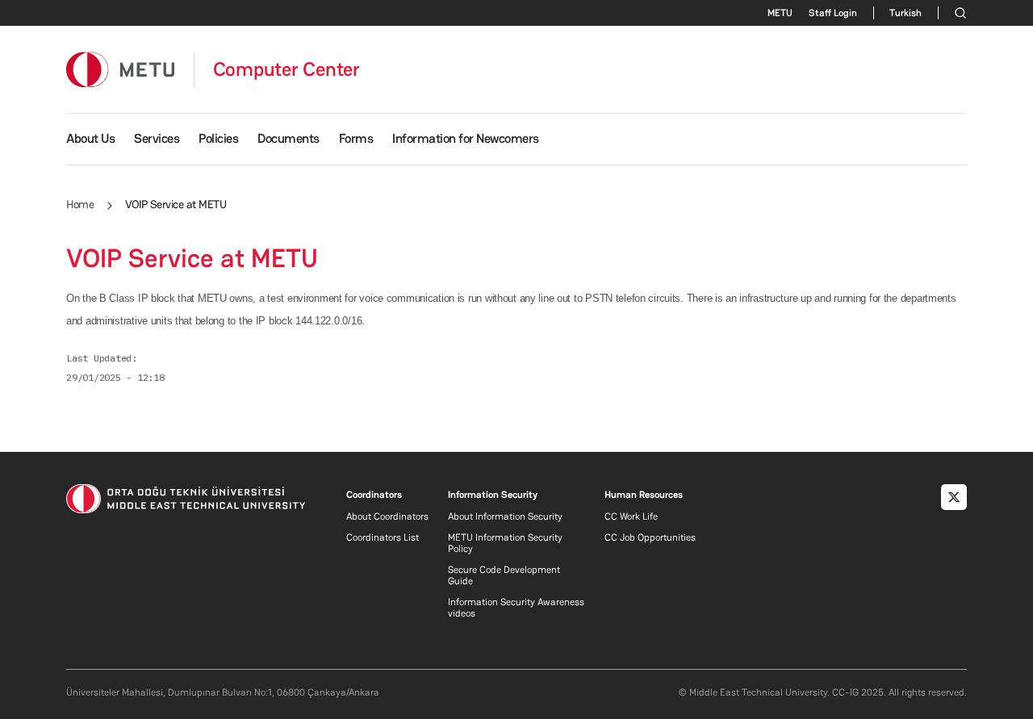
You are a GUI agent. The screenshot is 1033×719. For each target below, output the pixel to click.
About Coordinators (387, 516)
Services (156, 138)
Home (80, 204)
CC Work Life (631, 516)
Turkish (905, 12)
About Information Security (505, 516)
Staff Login (833, 12)
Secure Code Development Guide (504, 575)
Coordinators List (382, 537)
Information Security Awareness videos (516, 608)
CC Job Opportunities (650, 537)
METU (780, 12)
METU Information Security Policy (505, 543)
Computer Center (286, 69)
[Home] (120, 69)
